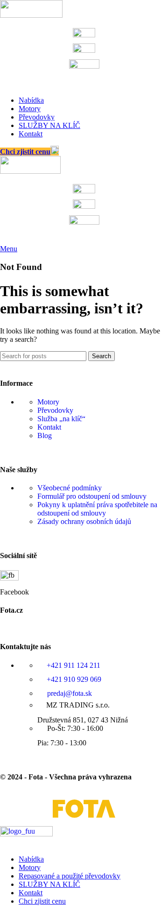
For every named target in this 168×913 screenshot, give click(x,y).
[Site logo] (31, 15)
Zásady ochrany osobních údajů (84, 521)
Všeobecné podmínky (69, 488)
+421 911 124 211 (72, 665)
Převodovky (55, 410)
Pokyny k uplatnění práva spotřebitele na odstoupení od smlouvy (97, 509)
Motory (48, 402)
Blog (44, 435)
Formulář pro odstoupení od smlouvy (92, 496)
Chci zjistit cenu (25, 152)
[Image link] (26, 834)
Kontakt (49, 427)
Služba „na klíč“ (61, 419)
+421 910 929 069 (73, 679)
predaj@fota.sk (68, 693)
